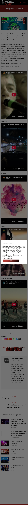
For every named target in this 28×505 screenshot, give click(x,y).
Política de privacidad (8, 258)
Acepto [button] (10, 260)
